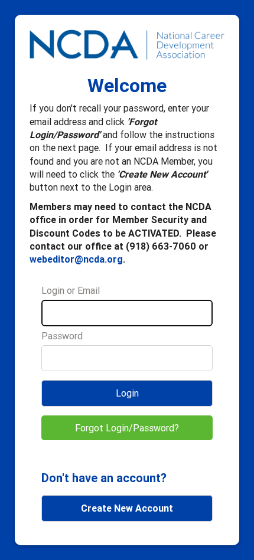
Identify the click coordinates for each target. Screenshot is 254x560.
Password (62, 336)
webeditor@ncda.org (76, 259)
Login (127, 393)
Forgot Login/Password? (127, 428)
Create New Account (127, 508)
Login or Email (70, 290)
